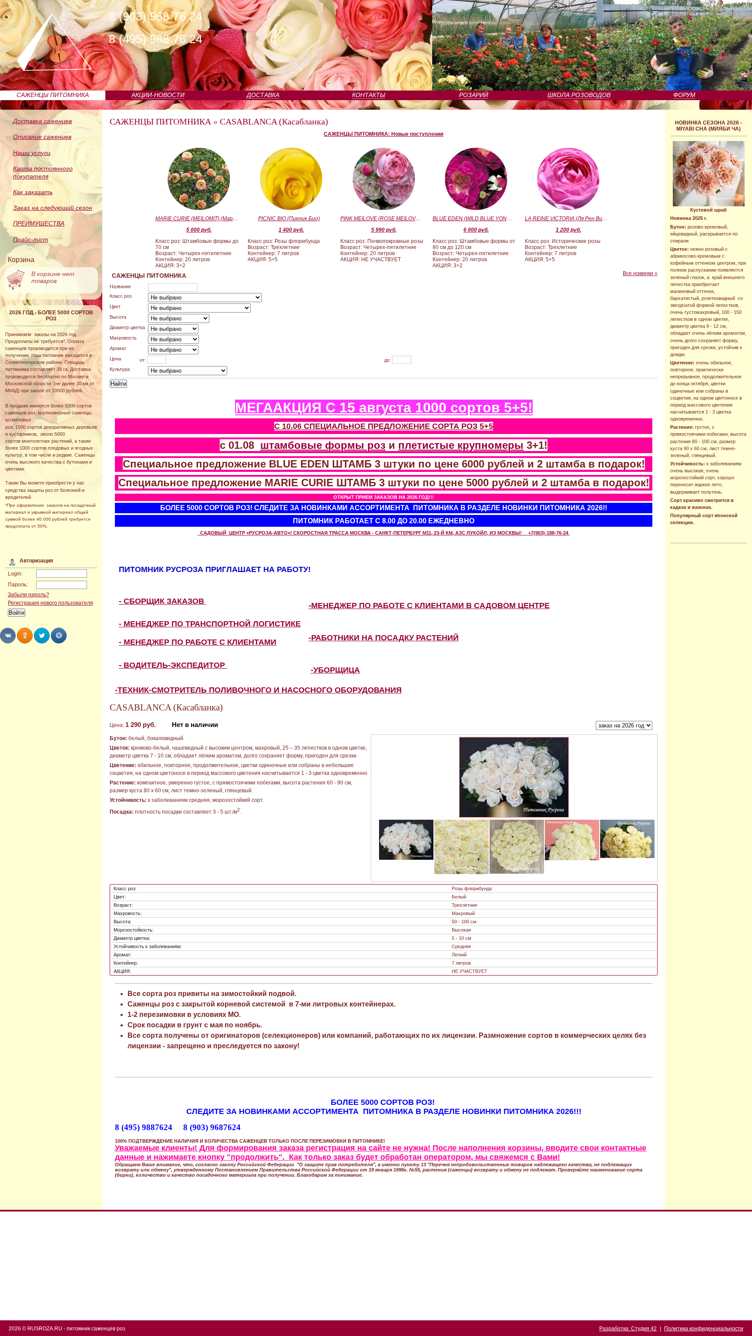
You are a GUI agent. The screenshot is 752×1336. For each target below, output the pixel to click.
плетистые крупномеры (461, 445)
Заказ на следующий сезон (52, 207)
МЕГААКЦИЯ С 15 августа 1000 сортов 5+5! (384, 407)
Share (8, 635)
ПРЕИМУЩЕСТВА (38, 223)
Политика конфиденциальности (703, 1329)
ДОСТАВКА (263, 94)
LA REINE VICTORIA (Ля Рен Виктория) (566, 218)
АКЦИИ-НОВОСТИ (158, 94)
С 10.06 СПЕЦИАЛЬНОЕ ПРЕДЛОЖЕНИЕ (353, 426)
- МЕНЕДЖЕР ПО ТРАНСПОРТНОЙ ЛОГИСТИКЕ (210, 623)
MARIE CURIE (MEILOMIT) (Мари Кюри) (196, 218)
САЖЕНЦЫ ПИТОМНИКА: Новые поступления (383, 134)
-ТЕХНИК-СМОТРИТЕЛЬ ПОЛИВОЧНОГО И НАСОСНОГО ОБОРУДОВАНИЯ (258, 690)
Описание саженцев (42, 136)
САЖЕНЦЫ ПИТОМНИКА (53, 94)
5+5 (486, 426)
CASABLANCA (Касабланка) (274, 121)
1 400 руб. (291, 230)
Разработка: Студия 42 (628, 1329)
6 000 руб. (476, 230)
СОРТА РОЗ (454, 426)
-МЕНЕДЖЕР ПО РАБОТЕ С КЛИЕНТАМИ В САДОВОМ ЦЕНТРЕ (429, 605)
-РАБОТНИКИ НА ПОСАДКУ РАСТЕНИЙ (384, 637)
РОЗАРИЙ (473, 94)
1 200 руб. (568, 230)
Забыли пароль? (28, 594)
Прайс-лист (30, 239)
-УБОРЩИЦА (335, 670)
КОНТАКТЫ (368, 94)
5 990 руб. (383, 230)
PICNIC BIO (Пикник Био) (289, 218)
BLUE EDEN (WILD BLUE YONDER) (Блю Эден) (474, 218)
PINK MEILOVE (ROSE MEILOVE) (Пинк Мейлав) (381, 218)
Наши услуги (31, 152)
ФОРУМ (684, 94)
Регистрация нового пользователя (50, 603)
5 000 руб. (199, 230)
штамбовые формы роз (323, 445)
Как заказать (33, 191)
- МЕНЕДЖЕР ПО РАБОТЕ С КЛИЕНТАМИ (197, 642)
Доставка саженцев (42, 121)
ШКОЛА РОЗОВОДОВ (579, 94)
